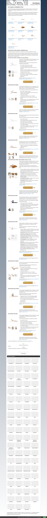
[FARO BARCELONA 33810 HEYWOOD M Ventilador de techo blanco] (13, 27)
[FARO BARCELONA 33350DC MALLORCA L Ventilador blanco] (22, 35)
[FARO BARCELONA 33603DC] (9, 99)
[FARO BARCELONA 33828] (9, 127)
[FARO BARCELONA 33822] (9, 209)
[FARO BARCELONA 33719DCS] (28, 307)
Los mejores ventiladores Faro (15, 7)
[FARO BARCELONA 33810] (9, 154)
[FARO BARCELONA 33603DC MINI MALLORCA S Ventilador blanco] (22, 19)
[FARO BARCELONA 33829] (9, 328)
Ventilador (36, 3)
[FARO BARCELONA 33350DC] (9, 275)
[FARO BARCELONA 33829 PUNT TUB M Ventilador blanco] (13, 43)
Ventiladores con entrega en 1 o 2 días (28, 193)
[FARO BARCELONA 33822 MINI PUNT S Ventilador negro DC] (32, 27)
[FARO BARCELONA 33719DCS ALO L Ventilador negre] (32, 35)
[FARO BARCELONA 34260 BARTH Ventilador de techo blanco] (13, 35)
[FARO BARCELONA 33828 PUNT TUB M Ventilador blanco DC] (32, 19)
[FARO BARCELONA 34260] (9, 236)
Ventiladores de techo (26, 111)
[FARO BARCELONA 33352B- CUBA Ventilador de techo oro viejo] (22, 27)
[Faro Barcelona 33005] (9, 72)
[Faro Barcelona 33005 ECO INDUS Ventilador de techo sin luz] (13, 19)
